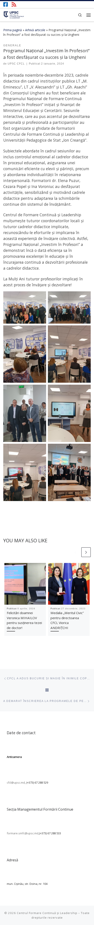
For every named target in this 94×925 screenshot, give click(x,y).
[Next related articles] (86, 552)
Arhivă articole (35, 30)
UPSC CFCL (16, 63)
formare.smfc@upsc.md (22, 833)
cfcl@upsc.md (16, 782)
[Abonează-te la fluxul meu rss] (14, 4)
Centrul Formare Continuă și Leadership (47, 913)
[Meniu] (88, 15)
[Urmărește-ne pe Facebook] (5, 4)
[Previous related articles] (75, 552)
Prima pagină (12, 30)
